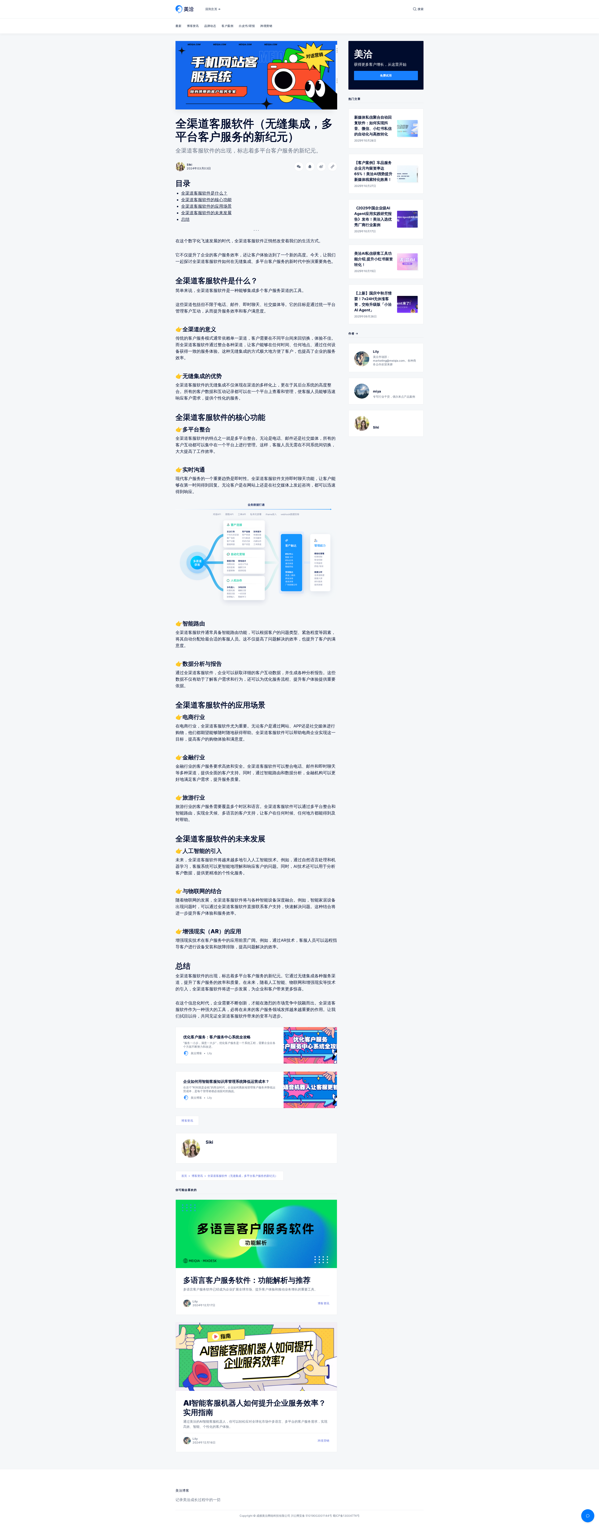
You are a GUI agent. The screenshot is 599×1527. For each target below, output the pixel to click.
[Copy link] (332, 166)
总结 (185, 219)
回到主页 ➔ (212, 9)
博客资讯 (193, 26)
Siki (209, 1142)
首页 (184, 1176)
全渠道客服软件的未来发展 (206, 212)
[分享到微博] (321, 166)
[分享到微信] (298, 166)
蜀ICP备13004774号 (346, 1515)
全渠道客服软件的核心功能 (206, 199)
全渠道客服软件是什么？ (204, 193)
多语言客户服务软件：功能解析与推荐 (246, 1280)
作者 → (353, 333)
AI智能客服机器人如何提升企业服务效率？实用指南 (254, 1407)
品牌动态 (210, 26)
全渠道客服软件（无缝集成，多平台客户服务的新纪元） (243, 1176)
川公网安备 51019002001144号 (311, 1515)
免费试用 (386, 75)
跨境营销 (266, 26)
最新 (178, 26)
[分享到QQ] (310, 166)
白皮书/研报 (247, 26)
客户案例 (227, 26)
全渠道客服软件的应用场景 (206, 206)
